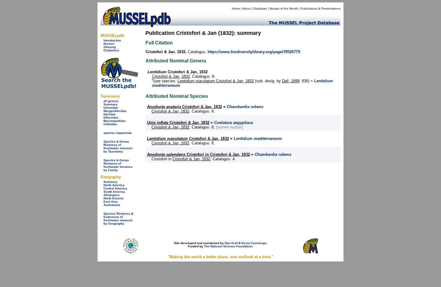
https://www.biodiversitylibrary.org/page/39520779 (254, 52)
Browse (109, 43)
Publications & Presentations (320, 8)
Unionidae (111, 107)
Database (260, 8)
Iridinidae (110, 124)
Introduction (112, 40)
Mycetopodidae (115, 120)
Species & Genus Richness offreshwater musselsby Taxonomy (118, 146)
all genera (111, 101)
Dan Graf (231, 243)
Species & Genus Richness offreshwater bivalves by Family (118, 165)
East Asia (111, 201)
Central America (115, 188)
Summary (111, 104)
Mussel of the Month (284, 8)
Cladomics (111, 50)
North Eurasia (114, 198)
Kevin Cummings (254, 243)
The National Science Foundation (228, 246)
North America (114, 185)
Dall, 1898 (290, 81)
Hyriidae (110, 114)
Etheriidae (111, 117)
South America (114, 191)
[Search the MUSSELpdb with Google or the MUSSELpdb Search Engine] (119, 87)
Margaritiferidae (115, 111)
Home (236, 8)
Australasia (112, 205)
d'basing (110, 47)
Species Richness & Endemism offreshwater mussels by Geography (118, 218)
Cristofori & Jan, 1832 (171, 76)
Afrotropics (112, 195)
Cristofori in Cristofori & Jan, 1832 (198, 154)
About (246, 8)
